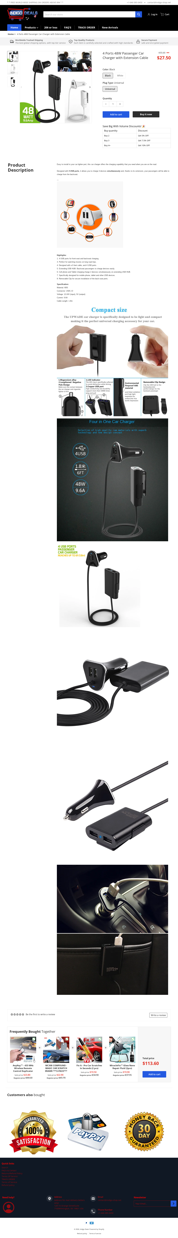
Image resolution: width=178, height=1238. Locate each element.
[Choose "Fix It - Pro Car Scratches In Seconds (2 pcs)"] (99, 1039)
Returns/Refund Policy (12, 1173)
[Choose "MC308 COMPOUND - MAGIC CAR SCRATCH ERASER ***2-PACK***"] (66, 1039)
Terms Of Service (10, 1176)
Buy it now (146, 114)
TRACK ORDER (8, 1179)
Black (108, 75)
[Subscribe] (173, 1203)
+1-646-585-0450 (134, 2)
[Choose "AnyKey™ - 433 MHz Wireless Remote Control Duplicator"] (33, 1039)
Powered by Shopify (96, 1229)
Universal (110, 88)
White (120, 75)
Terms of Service (9, 1182)
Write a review (158, 1015)
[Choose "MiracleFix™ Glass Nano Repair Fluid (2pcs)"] (133, 1039)
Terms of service (95, 1233)
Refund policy (8, 1185)
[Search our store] (138, 14)
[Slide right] (90, 87)
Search (5, 1167)
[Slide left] (21, 87)
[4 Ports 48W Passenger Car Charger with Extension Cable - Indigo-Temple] (12, 56)
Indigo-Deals (84, 1229)
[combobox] (92, 14)
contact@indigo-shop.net (159, 2)
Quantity (107, 98)
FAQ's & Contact (9, 1170)
